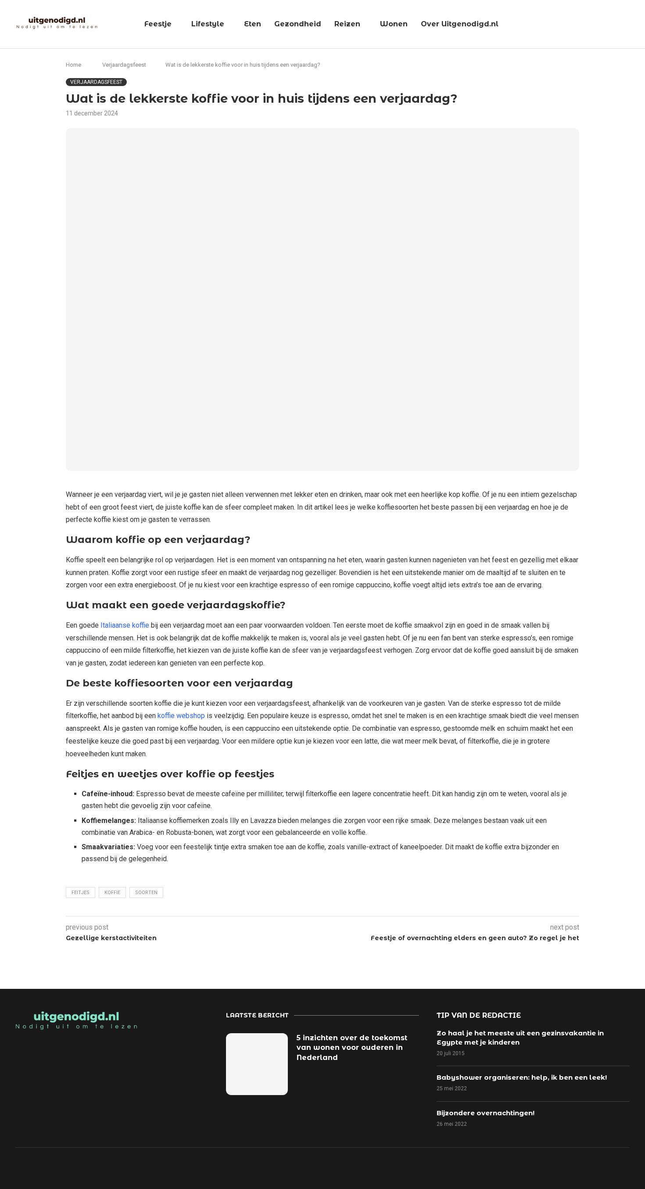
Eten (252, 24)
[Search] (634, 24)
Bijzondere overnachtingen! (485, 1113)
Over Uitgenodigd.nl (459, 24)
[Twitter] (498, 1167)
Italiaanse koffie (124, 625)
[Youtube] (558, 1167)
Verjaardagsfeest (124, 64)
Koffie (112, 892)
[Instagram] (528, 1167)
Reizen (347, 24)
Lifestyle (207, 24)
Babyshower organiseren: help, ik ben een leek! (522, 1077)
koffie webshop (181, 715)
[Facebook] (467, 1167)
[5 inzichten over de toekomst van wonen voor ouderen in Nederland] (257, 1064)
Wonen (394, 24)
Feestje (158, 24)
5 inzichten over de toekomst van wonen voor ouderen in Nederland (352, 1048)
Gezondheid (297, 24)
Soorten (146, 892)
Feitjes (81, 892)
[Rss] (588, 1167)
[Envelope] (619, 1167)
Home (73, 64)
